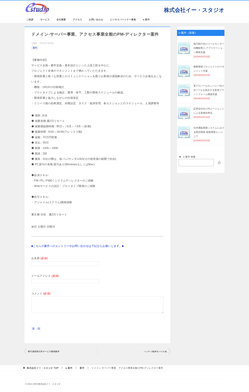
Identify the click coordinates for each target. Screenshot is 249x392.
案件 (35, 48)
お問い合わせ (96, 19)
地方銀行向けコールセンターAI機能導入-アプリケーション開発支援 (208, 48)
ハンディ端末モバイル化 (155, 351)
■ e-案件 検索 (186, 156)
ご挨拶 (29, 19)
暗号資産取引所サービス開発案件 (43, 351)
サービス (45, 19)
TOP (42, 368)
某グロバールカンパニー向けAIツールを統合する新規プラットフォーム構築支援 (208, 90)
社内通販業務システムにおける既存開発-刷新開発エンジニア (208, 132)
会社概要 (61, 19)
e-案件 (146, 19)
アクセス (77, 19)
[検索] (219, 162)
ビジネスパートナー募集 (123, 19)
